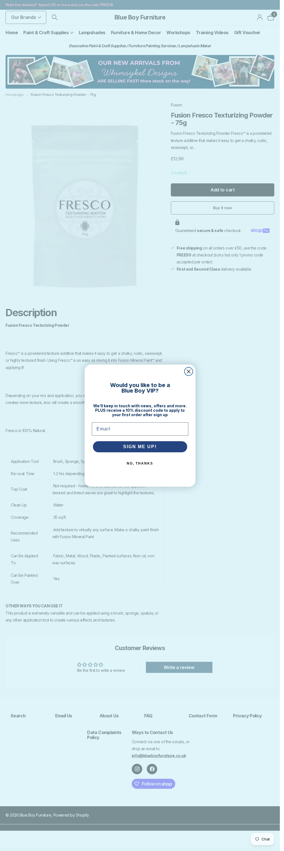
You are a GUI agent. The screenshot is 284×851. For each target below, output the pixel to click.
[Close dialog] (188, 371)
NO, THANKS (140, 463)
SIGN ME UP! (140, 446)
